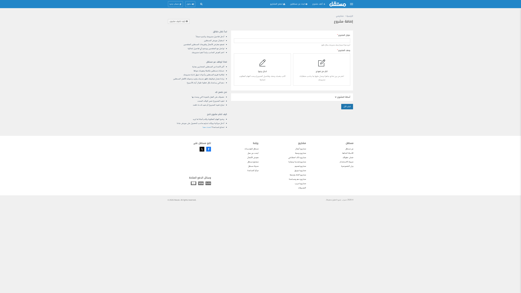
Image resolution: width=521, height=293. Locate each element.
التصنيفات (302, 188)
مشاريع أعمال (300, 149)
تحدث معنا (207, 127)
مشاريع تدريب (300, 183)
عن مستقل (349, 149)
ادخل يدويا (262, 71)
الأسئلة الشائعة (347, 153)
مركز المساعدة (252, 170)
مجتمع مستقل (252, 162)
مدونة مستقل (253, 166)
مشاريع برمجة (300, 153)
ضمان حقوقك (348, 157)
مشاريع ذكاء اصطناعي (297, 157)
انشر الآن (347, 106)
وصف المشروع (344, 50)
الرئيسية (349, 16)
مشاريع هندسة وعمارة (297, 162)
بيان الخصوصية (347, 166)
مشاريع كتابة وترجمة (298, 175)
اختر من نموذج (322, 71)
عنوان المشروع (344, 35)
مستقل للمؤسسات (251, 149)
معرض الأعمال (252, 157)
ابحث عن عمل (252, 153)
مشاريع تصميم (300, 166)
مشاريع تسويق (300, 170)
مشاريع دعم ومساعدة (297, 179)
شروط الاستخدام (346, 162)
